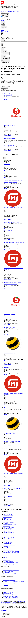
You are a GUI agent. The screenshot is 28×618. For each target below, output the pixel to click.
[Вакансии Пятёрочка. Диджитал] (15, 112)
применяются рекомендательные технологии (13, 602)
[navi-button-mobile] (2, 33)
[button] (2, 28)
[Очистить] (3, 40)
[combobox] (7, 37)
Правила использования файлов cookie (10, 11)
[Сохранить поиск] (2, 44)
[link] (3, 25)
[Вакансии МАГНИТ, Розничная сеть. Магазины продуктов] (15, 198)
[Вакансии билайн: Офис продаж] (15, 343)
